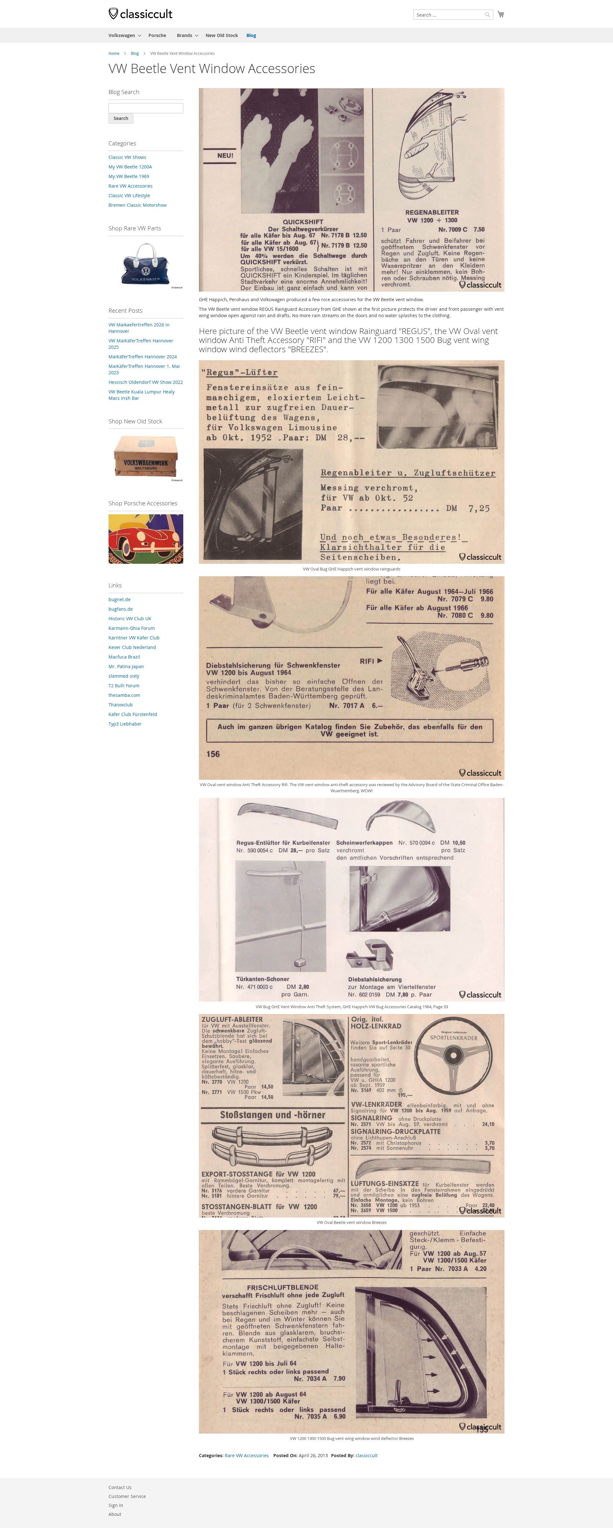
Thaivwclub (121, 705)
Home (114, 53)
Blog (135, 53)
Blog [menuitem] (251, 35)
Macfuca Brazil (124, 657)
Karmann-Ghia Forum (132, 628)
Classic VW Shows (127, 157)
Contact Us (120, 1487)
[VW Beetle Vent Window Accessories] (351, 190)
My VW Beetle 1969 (129, 176)
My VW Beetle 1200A (130, 167)
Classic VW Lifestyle (129, 195)
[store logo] (140, 13)
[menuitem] (123, 35)
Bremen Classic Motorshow (138, 205)
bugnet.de (120, 599)
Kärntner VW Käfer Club (134, 638)
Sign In (116, 1505)
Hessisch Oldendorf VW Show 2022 (146, 382)
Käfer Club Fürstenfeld (133, 714)
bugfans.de (121, 609)
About (115, 1514)
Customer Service (127, 1496)
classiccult (367, 1455)
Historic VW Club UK (130, 618)
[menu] (306, 35)
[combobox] (453, 15)
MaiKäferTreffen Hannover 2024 (143, 357)
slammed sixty (124, 676)
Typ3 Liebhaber (125, 724)
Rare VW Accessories (247, 1455)
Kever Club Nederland (132, 647)
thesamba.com (124, 695)
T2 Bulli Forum (124, 685)
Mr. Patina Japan (126, 666)
